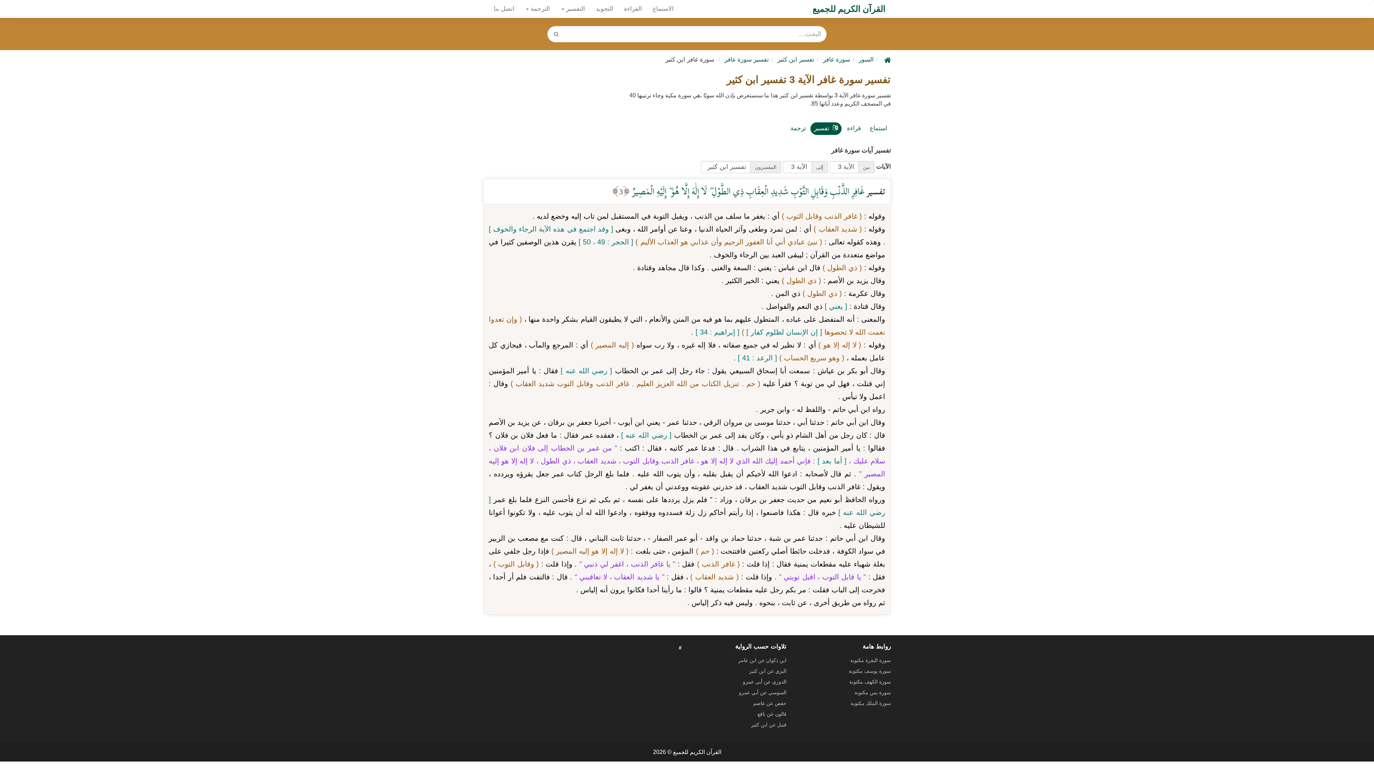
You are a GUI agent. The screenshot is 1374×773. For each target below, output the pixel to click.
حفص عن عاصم (769, 703)
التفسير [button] (574, 8)
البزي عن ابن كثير (767, 671)
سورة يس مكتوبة (872, 692)
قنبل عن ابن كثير (768, 724)
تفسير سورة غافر (747, 59)
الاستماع (663, 8)
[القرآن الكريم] (886, 59)
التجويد (604, 8)
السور (866, 59)
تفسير (821, 128)
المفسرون (765, 167)
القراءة (633, 8)
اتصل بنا (504, 8)
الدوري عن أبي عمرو (764, 682)
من (866, 167)
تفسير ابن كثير (796, 59)
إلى (819, 167)
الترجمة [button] (539, 8)
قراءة (854, 128)
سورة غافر (836, 59)
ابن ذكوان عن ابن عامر (762, 660)
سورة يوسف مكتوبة (870, 671)
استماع (878, 128)
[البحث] (556, 34)
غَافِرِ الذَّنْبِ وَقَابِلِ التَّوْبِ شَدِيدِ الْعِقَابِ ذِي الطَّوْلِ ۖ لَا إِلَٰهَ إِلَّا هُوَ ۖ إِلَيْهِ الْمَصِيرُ (747, 191)
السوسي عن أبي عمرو (762, 692)
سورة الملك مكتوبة (871, 703)
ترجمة (798, 128)
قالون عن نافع (771, 714)
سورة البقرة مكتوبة (870, 660)
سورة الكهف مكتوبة (870, 682)
